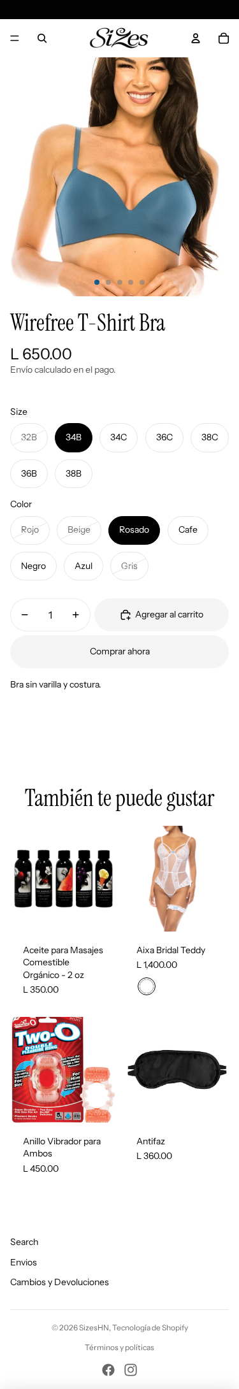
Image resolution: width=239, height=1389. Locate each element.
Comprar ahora (120, 651)
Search (24, 1242)
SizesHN (94, 1327)
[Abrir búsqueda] (42, 38)
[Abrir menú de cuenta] (196, 38)
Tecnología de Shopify (150, 1327)
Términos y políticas (119, 1347)
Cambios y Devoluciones (59, 1282)
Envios (23, 1262)
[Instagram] (130, 1370)
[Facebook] (108, 1370)
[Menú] (14, 38)
